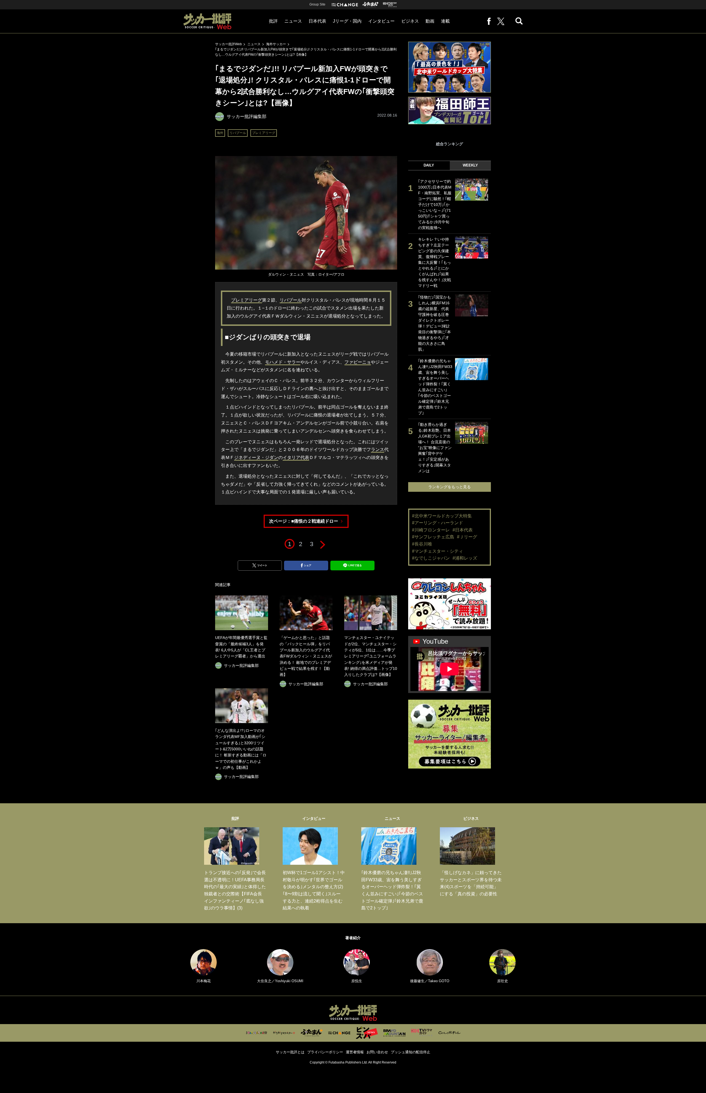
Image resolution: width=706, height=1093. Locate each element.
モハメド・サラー (282, 362)
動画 (430, 21)
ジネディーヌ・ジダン (256, 457)
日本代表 (317, 21)
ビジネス (410, 21)
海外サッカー (276, 44)
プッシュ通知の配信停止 (410, 1052)
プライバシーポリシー (325, 1052)
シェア (307, 565)
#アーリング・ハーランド (437, 522)
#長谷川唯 (422, 544)
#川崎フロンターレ (431, 530)
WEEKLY (470, 165)
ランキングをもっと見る (449, 487)
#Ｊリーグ (467, 537)
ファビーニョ (357, 362)
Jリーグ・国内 (347, 21)
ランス (377, 449)
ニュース (293, 21)
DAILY (429, 165)
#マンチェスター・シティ (437, 551)
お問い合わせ (377, 1052)
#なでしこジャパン (431, 558)
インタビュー (381, 21)
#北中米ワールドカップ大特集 (442, 516)
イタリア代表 (296, 457)
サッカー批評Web (228, 44)
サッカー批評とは (290, 1052)
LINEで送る (355, 565)
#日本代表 (463, 530)
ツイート (262, 565)
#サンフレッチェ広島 (433, 537)
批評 (273, 21)
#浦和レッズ (465, 558)
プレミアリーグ (263, 133)
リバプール (237, 133)
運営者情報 (355, 1052)
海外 (220, 133)
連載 (445, 21)
